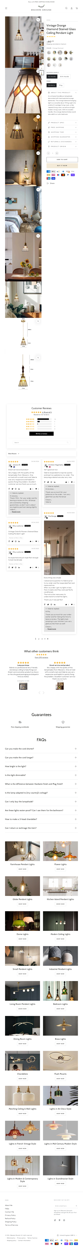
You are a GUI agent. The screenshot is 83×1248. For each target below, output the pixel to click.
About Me (8, 1205)
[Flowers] (54, 65)
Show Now (60, 904)
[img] (13, 462)
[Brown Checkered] (54, 58)
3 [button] (42, 639)
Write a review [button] (41, 434)
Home (48, 20)
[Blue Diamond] (65, 58)
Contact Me (9, 1212)
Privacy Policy (10, 1215)
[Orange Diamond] (60, 52)
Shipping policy (11, 1240)
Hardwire (52, 85)
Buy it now (62, 165)
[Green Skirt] (60, 65)
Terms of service (32, 1238)
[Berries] (71, 58)
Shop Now (23, 869)
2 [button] (38, 639)
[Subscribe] (77, 1206)
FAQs (7, 1209)
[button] (66, 8)
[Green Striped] (49, 58)
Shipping (49, 44)
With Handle (64, 77)
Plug (61, 85)
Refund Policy (10, 1218)
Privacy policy (21, 1238)
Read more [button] (16, 512)
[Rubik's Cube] (71, 52)
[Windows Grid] (49, 65)
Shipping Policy (10, 1222)
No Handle (52, 77)
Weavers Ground (15, 1235)
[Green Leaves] (60, 58)
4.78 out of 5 (47, 412)
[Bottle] (65, 52)
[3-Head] (49, 52)
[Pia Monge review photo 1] (59, 547)
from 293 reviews (41, 657)
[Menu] (6, 8)
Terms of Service (11, 1225)
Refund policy (11, 1238)
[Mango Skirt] (54, 52)
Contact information (24, 1240)
